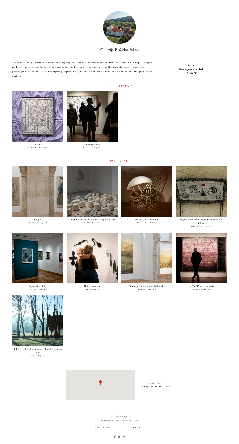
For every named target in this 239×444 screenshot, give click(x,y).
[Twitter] (119, 437)
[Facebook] (115, 437)
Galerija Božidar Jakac (119, 49)
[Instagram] (124, 437)
